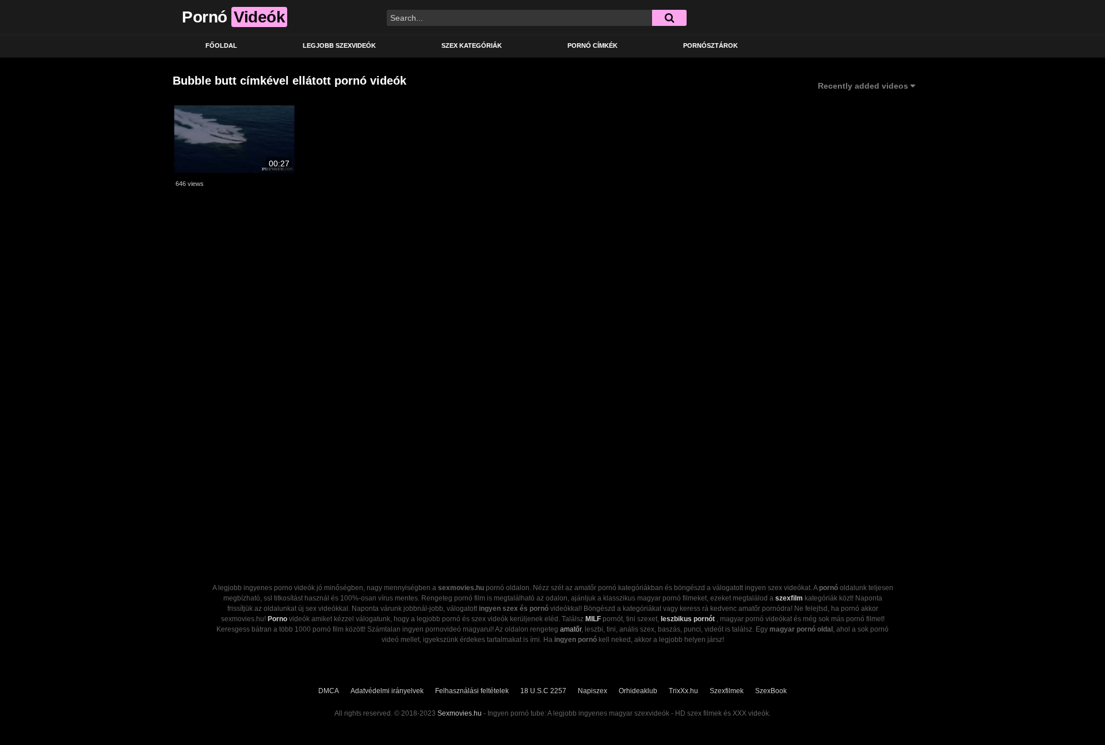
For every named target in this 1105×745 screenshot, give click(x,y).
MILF (593, 619)
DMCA (328, 691)
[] (669, 18)
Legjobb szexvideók (339, 45)
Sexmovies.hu (459, 713)
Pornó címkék (592, 45)
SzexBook (771, 691)
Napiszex (592, 691)
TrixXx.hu (683, 691)
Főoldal (221, 45)
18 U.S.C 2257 (543, 691)
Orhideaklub (638, 691)
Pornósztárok (710, 45)
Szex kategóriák (471, 45)
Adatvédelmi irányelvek (387, 691)
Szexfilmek (727, 691)
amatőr (570, 629)
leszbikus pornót (688, 619)
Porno (277, 619)
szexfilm (789, 598)
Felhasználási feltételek (472, 691)
